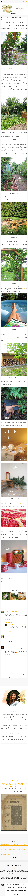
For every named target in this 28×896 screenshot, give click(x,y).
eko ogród (13, 844)
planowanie (4, 76)
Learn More (14, 894)
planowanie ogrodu (11, 849)
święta (8, 854)
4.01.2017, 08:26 (19, 647)
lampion (9, 424)
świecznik (3, 424)
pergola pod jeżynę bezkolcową (12, 245)
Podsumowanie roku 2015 (22, 602)
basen (23, 288)
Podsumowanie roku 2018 (6, 602)
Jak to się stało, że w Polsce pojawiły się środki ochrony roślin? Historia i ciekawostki (14, 785)
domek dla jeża (14, 382)
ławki (18, 198)
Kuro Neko (8, 635)
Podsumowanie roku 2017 (14, 602)
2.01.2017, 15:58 (21, 624)
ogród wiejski (3, 849)
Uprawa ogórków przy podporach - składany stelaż (14, 868)
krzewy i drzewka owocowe (22, 844)
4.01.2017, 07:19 (14, 635)
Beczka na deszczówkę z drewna (14, 875)
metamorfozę (23, 143)
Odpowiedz (8, 619)
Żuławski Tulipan (22, 503)
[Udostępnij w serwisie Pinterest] (20, 588)
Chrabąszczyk (12, 624)
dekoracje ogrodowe (5, 844)
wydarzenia (3, 854)
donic (10, 199)
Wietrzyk (7, 611)
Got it (19, 894)
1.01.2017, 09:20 (13, 611)
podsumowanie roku (19, 19)
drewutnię (15, 335)
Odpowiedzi (9, 622)
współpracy (20, 532)
